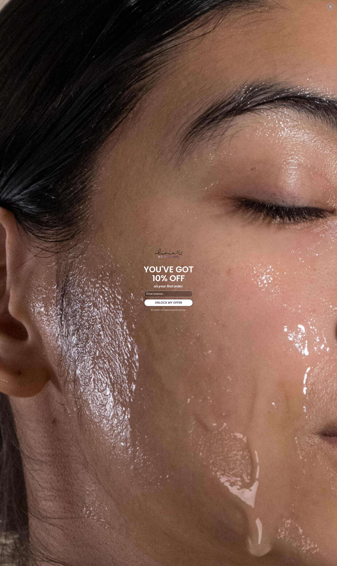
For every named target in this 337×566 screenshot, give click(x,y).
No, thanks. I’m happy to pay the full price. (168, 310)
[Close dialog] (330, 6)
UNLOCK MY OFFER (168, 303)
